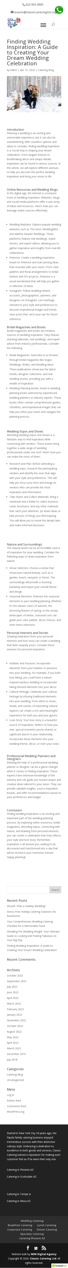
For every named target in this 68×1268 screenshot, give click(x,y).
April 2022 (12, 1042)
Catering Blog (46, 70)
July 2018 (12, 1059)
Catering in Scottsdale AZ (21, 1176)
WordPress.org (15, 1111)
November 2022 (16, 1020)
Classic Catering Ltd (43, 1258)
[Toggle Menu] (43, 25)
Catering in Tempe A (19, 1194)
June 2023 (12, 992)
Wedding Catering (32, 1221)
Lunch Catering (46, 1225)
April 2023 (12, 998)
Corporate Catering (19, 1229)
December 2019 (16, 1054)
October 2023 (15, 975)
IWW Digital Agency (44, 1254)
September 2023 (16, 981)
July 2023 (12, 986)
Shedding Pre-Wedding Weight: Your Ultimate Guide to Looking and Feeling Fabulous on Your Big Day (33, 936)
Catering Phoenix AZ (32, 1238)
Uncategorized (15, 1080)
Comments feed (16, 1106)
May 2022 (12, 1037)
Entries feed (14, 1100)
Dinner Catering (47, 1229)
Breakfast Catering (20, 1225)
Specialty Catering (32, 1234)
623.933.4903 (34, 5)
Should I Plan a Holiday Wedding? (26, 906)
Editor (13, 70)
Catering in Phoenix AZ (20, 1169)
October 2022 (15, 1026)
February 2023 (15, 1009)
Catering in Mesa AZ (19, 1201)
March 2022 (14, 1048)
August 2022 (14, 1031)
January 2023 (14, 1014)
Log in (10, 1095)
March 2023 (14, 1003)
